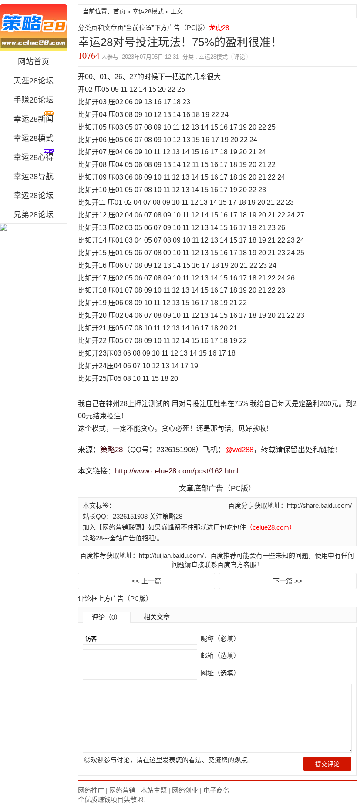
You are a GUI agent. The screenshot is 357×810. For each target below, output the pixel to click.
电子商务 (216, 790)
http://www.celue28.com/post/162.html (177, 471)
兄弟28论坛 (33, 214)
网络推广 (91, 790)
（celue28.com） (271, 527)
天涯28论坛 (33, 81)
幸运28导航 (33, 176)
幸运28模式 (33, 138)
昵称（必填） (219, 638)
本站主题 (154, 790)
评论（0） (106, 617)
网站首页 (33, 61)
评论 (239, 56)
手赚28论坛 (33, 100)
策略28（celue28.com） (33, 27)
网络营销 (122, 790)
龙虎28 (219, 27)
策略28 (111, 450)
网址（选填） (219, 673)
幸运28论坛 (33, 195)
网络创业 (185, 790)
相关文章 (157, 616)
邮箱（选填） (219, 655)
